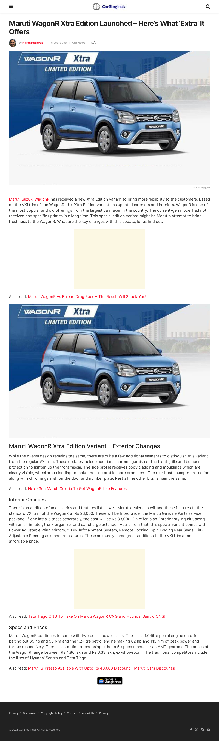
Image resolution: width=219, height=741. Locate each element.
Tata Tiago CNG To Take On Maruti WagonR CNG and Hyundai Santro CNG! (96, 616)
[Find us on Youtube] (208, 729)
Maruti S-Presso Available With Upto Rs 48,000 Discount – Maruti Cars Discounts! (101, 668)
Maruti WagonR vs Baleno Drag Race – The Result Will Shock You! (87, 296)
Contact (72, 713)
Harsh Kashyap (32, 42)
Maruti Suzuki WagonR (29, 199)
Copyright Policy (51, 713)
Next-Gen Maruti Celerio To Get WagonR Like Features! (78, 488)
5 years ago (59, 42)
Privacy (13, 713)
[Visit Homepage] (109, 6)
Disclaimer (29, 713)
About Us (88, 713)
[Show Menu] (11, 6)
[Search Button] (208, 6)
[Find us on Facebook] (191, 729)
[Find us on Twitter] (196, 729)
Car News (78, 42)
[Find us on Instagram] (202, 729)
